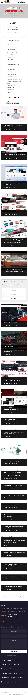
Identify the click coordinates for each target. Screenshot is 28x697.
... (17, 596)
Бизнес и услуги (11, 49)
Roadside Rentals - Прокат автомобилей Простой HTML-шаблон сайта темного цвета (14, 540)
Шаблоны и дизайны (17, 13)
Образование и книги (12, 74)
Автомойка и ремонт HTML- (12, 505)
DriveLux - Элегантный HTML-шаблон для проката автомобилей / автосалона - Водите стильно (14, 241)
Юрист (9, 92)
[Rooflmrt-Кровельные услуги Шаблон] (14, 202)
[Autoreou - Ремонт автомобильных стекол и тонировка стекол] (14, 369)
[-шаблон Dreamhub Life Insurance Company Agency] (14, 115)
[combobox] (3, 294)
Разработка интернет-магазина (12, 677)
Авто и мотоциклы (12, 47)
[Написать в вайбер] (9, 621)
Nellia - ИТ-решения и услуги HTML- (14, 461)
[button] (1, 1)
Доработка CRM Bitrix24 (9, 660)
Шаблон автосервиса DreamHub (13, 485)
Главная (6, 13)
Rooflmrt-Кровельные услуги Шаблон (14, 212)
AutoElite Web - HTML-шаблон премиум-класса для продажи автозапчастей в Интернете (12, 474)
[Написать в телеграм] (12, 621)
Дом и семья (10, 54)
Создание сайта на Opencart (11, 673)
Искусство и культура (12, 61)
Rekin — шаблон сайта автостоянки (14, 495)
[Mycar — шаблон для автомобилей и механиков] (14, 144)
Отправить (13, 298)
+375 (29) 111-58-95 (22, 1)
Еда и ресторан (11, 56)
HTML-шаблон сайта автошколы (13, 586)
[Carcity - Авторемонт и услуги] (14, 313)
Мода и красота (11, 69)
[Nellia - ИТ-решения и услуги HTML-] (14, 451)
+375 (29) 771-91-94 (22, 2)
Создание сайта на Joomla (10, 669)
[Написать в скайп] (15, 621)
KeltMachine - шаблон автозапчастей (14, 552)
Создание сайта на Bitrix (10, 664)
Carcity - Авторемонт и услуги (12, 322)
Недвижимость (11, 71)
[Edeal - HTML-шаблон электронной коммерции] (14, 173)
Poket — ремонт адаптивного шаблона (15, 576)
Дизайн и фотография (12, 52)
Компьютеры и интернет (13, 64)
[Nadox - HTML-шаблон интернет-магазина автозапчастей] (14, 398)
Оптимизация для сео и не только (13, 682)
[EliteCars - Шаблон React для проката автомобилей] (14, 340)
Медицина (10, 66)
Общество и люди (11, 76)
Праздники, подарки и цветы (14, 79)
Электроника (10, 89)
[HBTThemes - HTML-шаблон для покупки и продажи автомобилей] (14, 260)
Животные (10, 59)
